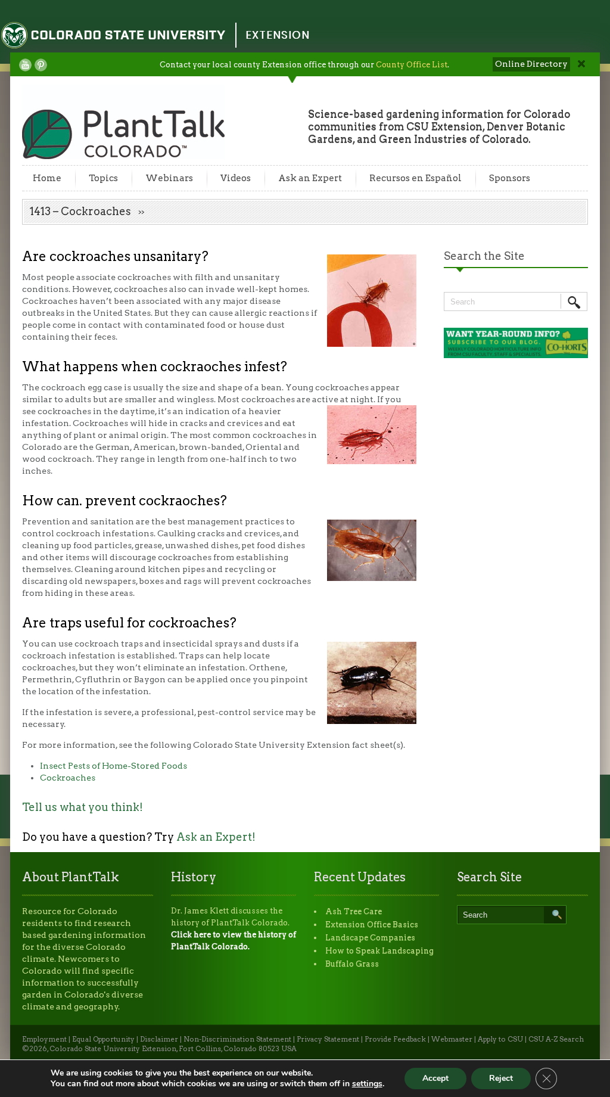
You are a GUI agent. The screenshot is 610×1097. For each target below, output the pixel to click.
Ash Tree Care (353, 911)
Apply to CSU (500, 1039)
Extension (277, 34)
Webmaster (451, 1039)
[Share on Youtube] (25, 65)
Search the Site (484, 256)
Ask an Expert (310, 178)
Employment (44, 1039)
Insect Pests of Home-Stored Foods (113, 765)
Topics (103, 178)
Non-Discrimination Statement (237, 1039)
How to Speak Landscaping (379, 950)
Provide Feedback (395, 1039)
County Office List (411, 64)
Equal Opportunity (103, 1039)
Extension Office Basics (371, 924)
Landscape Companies (370, 937)
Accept (435, 1078)
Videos (235, 178)
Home (47, 178)
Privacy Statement (328, 1039)
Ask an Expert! (216, 837)
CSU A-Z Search (556, 1039)
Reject (501, 1078)
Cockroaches (67, 777)
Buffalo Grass (352, 963)
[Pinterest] (41, 65)
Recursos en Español (415, 178)
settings (367, 1084)
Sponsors (509, 178)
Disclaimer (159, 1039)
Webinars (169, 178)
